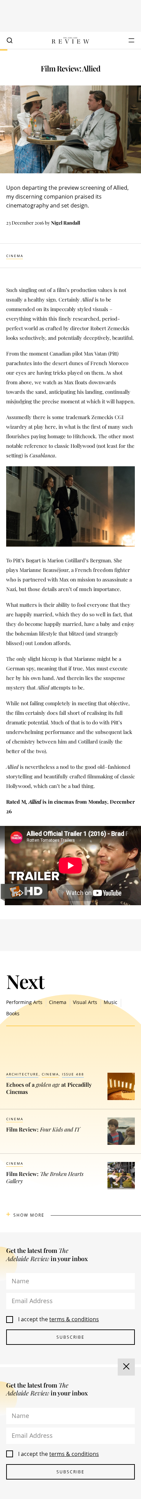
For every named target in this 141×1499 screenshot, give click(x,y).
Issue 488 (73, 1074)
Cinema (14, 255)
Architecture (22, 1074)
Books (13, 1013)
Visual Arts (85, 1002)
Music (110, 1002)
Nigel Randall (65, 222)
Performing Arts (24, 1002)
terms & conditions (74, 1319)
